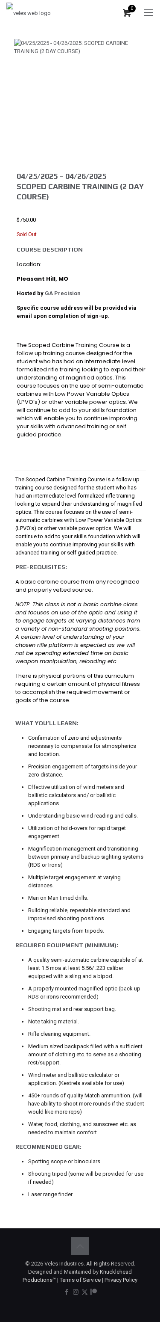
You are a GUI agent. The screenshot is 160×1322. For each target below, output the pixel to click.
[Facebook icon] (67, 1292)
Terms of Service (80, 1280)
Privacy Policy (121, 1280)
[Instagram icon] (76, 1292)
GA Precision (63, 293)
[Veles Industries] (28, 13)
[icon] (93, 1292)
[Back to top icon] (80, 1246)
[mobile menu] (148, 13)
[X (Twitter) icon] (84, 1292)
